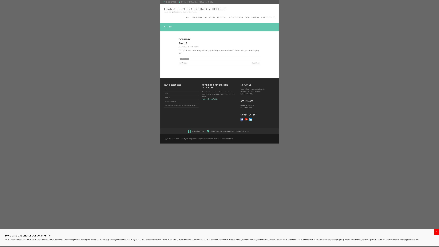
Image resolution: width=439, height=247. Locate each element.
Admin (183, 46)
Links (166, 94)
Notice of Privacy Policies (210, 99)
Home (188, 18)
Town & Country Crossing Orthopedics (195, 9)
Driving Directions (170, 102)
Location (255, 18)
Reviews (212, 18)
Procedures (222, 18)
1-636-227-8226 (171, 2)
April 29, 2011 (194, 46)
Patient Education (236, 18)
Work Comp (185, 59)
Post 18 (255, 63)
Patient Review (184, 39)
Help (247, 18)
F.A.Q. (166, 90)
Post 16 (183, 63)
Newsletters (266, 18)
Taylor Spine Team (199, 18)
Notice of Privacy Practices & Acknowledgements (180, 106)
